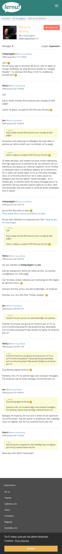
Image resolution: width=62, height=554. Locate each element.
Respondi (53, 27)
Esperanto (9, 485)
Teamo (8, 497)
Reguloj (8, 521)
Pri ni (7, 491)
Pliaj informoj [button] (22, 541)
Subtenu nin (11, 503)
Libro (7, 509)
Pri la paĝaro (19, 18)
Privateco (9, 515)
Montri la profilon (24, 54)
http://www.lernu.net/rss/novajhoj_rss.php (23, 213)
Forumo (6, 18)
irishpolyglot (28, 35)
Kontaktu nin (11, 527)
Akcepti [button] (31, 548)
